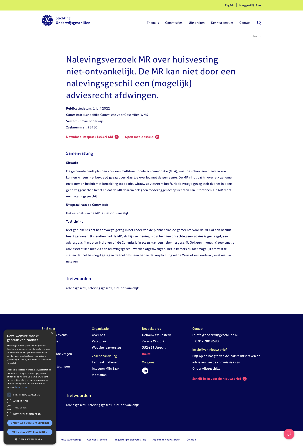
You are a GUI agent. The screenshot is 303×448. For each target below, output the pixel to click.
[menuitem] (153, 20)
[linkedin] (145, 371)
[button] (30, 439)
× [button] (52, 333)
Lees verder (21, 387)
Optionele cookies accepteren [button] (30, 422)
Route (146, 354)
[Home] (66, 20)
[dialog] (30, 387)
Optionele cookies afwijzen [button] (29, 431)
